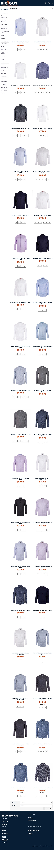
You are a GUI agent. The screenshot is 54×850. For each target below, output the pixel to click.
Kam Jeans (4, 842)
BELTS (2, 46)
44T (19, 49)
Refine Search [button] (14, 8)
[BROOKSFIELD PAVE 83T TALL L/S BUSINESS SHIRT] (42, 331)
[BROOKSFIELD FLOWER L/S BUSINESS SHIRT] (20, 375)
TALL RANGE (4, 24)
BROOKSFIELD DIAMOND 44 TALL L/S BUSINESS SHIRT (20, 653)
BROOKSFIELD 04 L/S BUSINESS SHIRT (20, 215)
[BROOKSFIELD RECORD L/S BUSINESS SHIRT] (42, 772)
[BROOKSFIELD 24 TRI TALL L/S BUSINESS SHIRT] (42, 728)
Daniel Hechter (6, 834)
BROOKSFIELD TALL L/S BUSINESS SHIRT (20, 85)
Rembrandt (5, 839)
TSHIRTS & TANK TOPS (5, 32)
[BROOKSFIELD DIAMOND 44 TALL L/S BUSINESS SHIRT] (20, 638)
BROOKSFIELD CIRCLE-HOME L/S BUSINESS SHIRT (42, 699)
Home (29, 817)
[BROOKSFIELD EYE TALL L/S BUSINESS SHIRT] (42, 375)
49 (38, 92)
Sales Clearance (32, 820)
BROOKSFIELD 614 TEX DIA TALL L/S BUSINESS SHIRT (42, 42)
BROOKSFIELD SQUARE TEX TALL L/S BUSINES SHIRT (20, 42)
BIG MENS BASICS (3, 20)
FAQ (29, 829)
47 (35, 92)
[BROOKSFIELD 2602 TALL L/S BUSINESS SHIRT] (20, 156)
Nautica (4, 829)
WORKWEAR (4, 90)
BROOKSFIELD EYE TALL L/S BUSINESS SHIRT (42, 391)
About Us (4, 824)
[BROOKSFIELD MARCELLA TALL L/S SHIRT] (42, 113)
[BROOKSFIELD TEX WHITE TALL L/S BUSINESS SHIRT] (42, 463)
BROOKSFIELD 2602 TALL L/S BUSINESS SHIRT (20, 172)
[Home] (9, 2)
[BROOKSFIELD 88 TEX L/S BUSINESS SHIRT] (42, 595)
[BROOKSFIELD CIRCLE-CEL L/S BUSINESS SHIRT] (42, 638)
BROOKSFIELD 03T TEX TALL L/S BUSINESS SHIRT (20, 259)
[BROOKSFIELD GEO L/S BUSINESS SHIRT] (20, 113)
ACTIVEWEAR (4, 43)
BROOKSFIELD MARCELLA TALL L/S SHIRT (42, 128)
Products (30, 818)
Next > (51, 808)
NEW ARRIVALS (4, 12)
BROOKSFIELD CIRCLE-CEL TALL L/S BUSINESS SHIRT (20, 699)
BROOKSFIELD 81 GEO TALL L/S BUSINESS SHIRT (42, 435)
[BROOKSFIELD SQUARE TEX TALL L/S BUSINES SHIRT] (20, 26)
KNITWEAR (3, 62)
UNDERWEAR (4, 87)
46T (21, 49)
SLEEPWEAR (4, 76)
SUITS (2, 70)
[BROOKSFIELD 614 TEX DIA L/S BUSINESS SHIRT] (42, 156)
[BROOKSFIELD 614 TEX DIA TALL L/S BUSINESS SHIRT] (42, 26)
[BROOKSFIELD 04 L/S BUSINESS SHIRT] (20, 200)
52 (43, 92)
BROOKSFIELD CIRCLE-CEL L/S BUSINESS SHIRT (42, 653)
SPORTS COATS (4, 67)
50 (41, 92)
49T (24, 49)
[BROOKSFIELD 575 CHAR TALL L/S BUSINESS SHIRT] (20, 507)
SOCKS (2, 78)
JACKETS (3, 56)
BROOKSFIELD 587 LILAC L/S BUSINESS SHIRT (20, 479)
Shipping (30, 832)
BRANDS (3, 92)
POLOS (2, 35)
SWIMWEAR (3, 73)
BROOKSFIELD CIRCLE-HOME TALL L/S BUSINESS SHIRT (20, 744)
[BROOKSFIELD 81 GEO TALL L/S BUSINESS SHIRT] (42, 419)
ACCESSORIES (4, 41)
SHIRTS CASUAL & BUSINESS (4, 27)
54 (46, 92)
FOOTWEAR (3, 49)
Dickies (4, 832)
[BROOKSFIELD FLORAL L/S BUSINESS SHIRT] (42, 70)
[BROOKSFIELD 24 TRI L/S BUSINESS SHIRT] (20, 772)
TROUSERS (3, 84)
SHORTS (3, 38)
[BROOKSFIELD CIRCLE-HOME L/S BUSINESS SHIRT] (42, 683)
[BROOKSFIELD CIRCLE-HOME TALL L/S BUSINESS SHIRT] (20, 728)
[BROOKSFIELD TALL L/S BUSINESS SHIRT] (20, 70)
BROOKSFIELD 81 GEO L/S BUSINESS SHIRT (20, 610)
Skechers (4, 840)
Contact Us (5, 821)
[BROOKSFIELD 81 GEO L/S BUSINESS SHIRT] (20, 595)
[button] (45, 3)
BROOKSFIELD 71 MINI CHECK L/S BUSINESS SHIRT (42, 523)
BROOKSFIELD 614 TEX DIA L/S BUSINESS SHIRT (42, 172)
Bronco (4, 837)
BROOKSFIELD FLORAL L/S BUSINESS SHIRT (42, 85)
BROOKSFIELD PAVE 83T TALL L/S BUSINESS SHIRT (42, 347)
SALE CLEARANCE (4, 16)
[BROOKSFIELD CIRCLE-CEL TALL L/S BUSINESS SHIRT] (20, 683)
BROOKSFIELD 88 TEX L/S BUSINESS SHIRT (42, 610)
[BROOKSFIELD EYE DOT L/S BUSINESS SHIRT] (20, 419)
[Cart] (52, 3)
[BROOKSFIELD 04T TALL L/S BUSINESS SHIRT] (42, 243)
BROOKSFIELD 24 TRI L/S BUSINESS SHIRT (20, 787)
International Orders (33, 830)
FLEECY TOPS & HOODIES (4, 53)
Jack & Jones (5, 833)
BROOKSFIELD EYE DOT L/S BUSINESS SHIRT (20, 434)
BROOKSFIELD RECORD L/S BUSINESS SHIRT (42, 787)
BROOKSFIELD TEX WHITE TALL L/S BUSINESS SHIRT (42, 479)
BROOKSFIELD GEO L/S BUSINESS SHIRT (20, 128)
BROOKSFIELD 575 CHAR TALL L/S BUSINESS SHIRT (20, 523)
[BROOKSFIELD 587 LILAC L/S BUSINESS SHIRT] (20, 463)
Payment (30, 833)
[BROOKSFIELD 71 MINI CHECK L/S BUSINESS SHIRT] (42, 507)
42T (16, 49)
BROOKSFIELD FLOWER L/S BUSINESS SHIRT (20, 390)
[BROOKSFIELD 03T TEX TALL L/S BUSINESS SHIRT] (20, 243)
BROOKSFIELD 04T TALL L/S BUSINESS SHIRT (43, 258)
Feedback (4, 823)
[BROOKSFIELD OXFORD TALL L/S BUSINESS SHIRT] (42, 287)
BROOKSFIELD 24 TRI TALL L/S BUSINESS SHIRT (42, 744)
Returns (30, 834)
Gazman (4, 830)
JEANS (2, 59)
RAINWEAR (3, 64)
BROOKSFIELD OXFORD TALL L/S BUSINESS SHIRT (42, 303)
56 (49, 92)
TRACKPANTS (4, 81)
